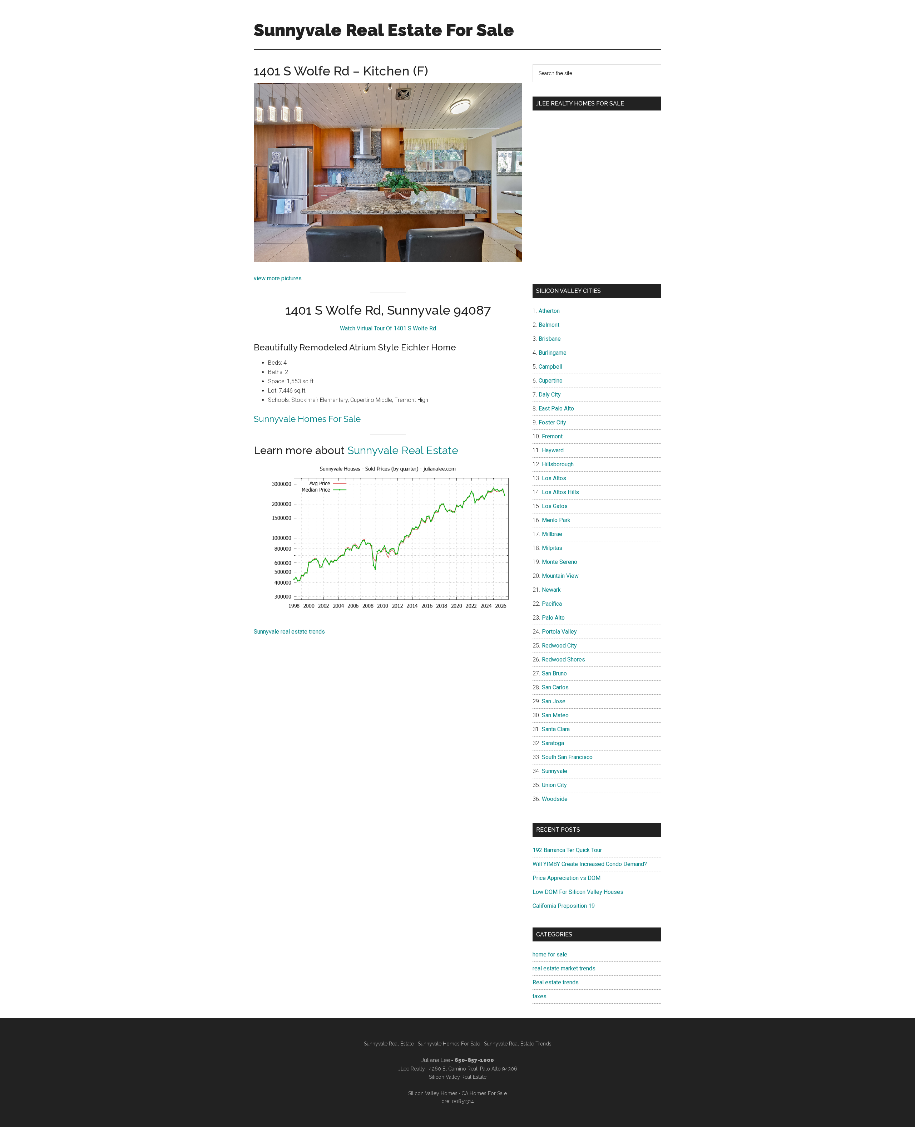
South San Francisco (567, 757)
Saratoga (553, 743)
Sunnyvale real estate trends (289, 631)
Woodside (555, 799)
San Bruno (554, 673)
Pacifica (552, 603)
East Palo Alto (556, 408)
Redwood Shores (563, 659)
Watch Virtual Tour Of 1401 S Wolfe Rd (388, 328)
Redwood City (559, 645)
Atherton (549, 310)
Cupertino (551, 380)
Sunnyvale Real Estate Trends (518, 1044)
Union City (554, 785)
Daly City (550, 394)
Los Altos (554, 478)
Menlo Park (556, 520)
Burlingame (553, 352)
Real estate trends (556, 982)
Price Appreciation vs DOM (566, 878)
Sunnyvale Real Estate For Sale (384, 30)
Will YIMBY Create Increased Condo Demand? (590, 864)
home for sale (550, 954)
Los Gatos (555, 506)
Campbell (550, 366)
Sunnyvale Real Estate (402, 450)
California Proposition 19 (564, 905)
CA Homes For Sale (484, 1093)
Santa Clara (556, 729)
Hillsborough (558, 464)
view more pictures (278, 278)
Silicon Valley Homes (433, 1093)
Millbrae (552, 534)
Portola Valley (559, 631)
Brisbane (550, 338)
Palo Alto (553, 617)
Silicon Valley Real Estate (457, 1077)
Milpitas (552, 548)
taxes (539, 996)
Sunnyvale (554, 771)
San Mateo (555, 715)
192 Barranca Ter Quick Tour (567, 850)
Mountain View (560, 575)
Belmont (549, 324)
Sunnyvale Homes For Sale (307, 419)
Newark (551, 589)
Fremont (552, 436)
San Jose (553, 701)
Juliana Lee (435, 1060)
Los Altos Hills (560, 492)
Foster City (552, 422)
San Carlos (555, 687)
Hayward (553, 450)
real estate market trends (564, 968)
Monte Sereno (559, 561)
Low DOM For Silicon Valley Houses (578, 892)
